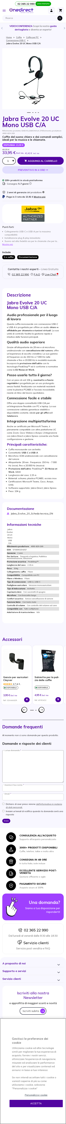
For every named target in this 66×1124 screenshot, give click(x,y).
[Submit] (59, 18)
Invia (6, 820)
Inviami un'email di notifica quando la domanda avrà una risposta (34, 813)
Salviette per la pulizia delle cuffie (47, 679)
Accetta (36, 1103)
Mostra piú (39, 196)
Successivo (41, 709)
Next (64, 28)
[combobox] (34, 18)
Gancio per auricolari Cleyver (15, 679)
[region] (33, 1071)
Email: (7, 794)
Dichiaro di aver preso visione (34, 806)
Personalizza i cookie (36, 1095)
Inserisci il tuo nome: (14, 785)
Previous (2, 28)
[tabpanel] (16, 675)
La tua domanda (12, 750)
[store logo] (21, 10)
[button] (14, 963)
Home (9, 37)
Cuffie (19, 37)
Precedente (24, 709)
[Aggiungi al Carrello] (27, 699)
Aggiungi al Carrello (42, 160)
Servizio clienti (35, 942)
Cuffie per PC (32, 37)
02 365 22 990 (35, 930)
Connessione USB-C (16, 40)
